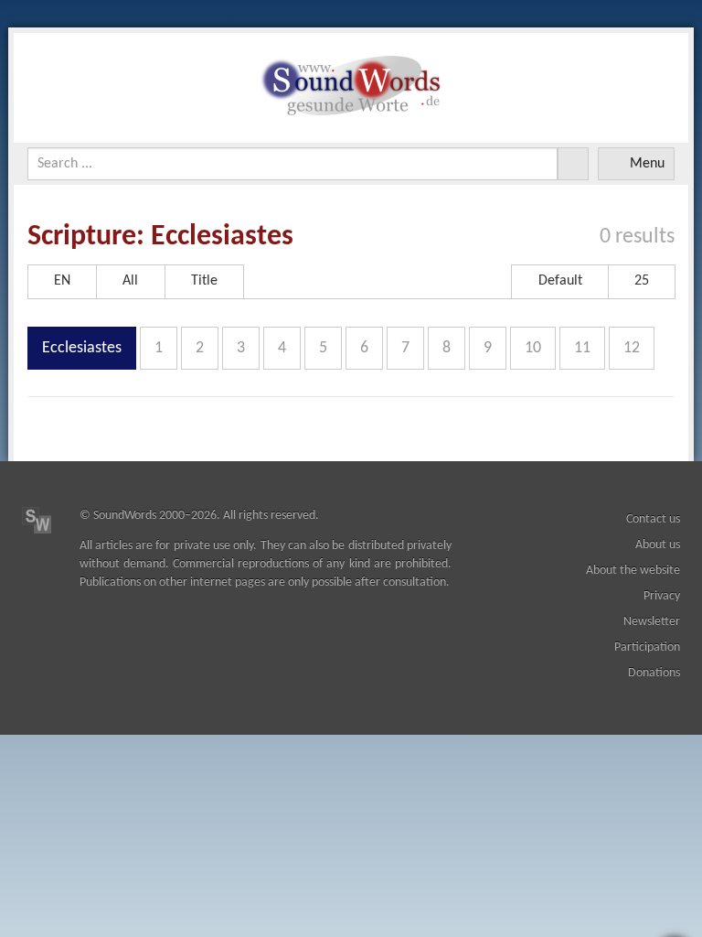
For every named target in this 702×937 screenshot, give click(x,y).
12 (631, 348)
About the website (633, 570)
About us (657, 545)
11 (582, 348)
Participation (647, 647)
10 (533, 348)
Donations (654, 673)
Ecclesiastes (82, 348)
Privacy (662, 596)
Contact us (653, 519)
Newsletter (651, 622)
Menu (647, 163)
